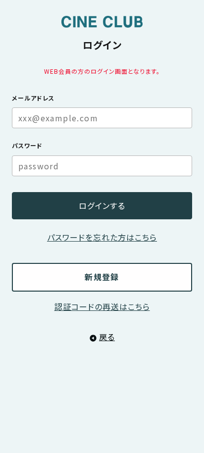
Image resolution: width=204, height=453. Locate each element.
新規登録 (102, 277)
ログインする (102, 205)
